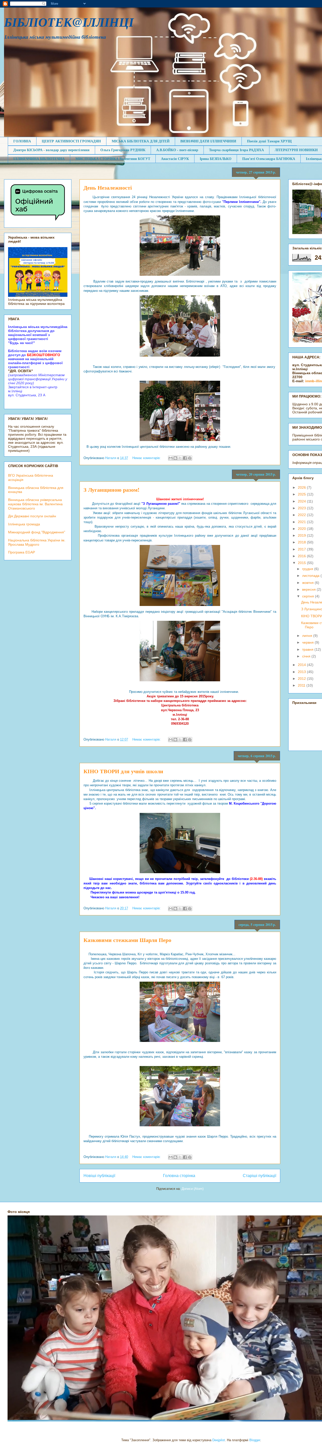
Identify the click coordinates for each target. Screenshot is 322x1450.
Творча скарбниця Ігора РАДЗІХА (236, 149)
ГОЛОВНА (22, 141)
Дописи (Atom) (193, 1189)
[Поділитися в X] (180, 458)
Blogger (254, 1440)
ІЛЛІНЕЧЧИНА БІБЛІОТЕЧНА (39, 158)
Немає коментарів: (147, 458)
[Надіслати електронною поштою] (170, 458)
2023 (302, 508)
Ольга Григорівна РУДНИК (122, 149)
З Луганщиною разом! (111, 489)
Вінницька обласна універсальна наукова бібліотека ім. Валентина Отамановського (35, 504)
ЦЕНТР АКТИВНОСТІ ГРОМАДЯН (71, 141)
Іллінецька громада (24, 524)
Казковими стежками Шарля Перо (127, 940)
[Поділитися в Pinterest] (189, 458)
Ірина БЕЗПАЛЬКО (215, 158)
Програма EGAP (21, 552)
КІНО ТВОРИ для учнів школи (123, 771)
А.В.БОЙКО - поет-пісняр (177, 149)
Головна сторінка (179, 1176)
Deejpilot (218, 1440)
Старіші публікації (259, 1176)
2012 (302, 679)
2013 (302, 672)
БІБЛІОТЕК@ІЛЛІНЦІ (69, 22)
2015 (302, 563)
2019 (302, 535)
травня (308, 649)
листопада (311, 576)
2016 (302, 556)
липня (307, 636)
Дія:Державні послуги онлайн (32, 516)
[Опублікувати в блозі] (175, 458)
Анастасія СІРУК (175, 158)
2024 (302, 501)
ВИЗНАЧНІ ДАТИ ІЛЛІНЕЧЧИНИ (208, 141)
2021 (302, 522)
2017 (302, 549)
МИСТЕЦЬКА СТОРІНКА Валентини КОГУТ (112, 158)
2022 (302, 515)
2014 (302, 665)
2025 (302, 494)
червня (308, 642)
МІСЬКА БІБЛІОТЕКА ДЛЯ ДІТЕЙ (141, 141)
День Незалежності (108, 187)
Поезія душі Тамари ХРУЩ (269, 141)
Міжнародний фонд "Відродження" (36, 532)
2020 (302, 529)
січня (306, 656)
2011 (302, 685)
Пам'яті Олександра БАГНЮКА (268, 158)
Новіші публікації (99, 1176)
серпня (308, 596)
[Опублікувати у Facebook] (184, 458)
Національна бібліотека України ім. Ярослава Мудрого (36, 542)
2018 (302, 542)
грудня (308, 569)
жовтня (308, 583)
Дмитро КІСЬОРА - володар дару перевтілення (51, 149)
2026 (302, 487)
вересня (309, 589)
